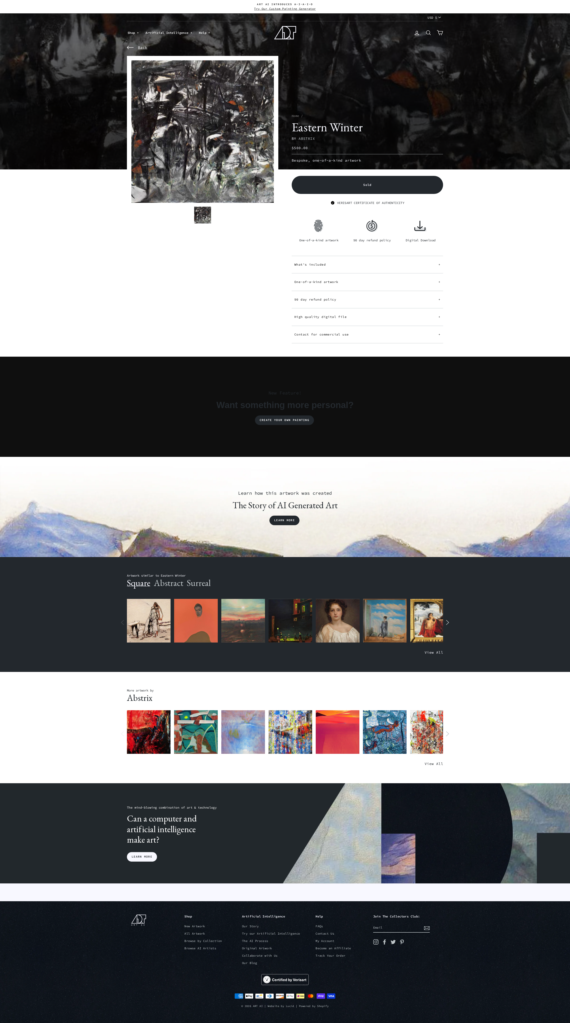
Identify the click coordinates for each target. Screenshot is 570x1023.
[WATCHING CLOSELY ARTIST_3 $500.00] (196, 621)
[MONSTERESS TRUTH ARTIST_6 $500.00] (290, 732)
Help (203, 33)
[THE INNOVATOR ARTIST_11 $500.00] (149, 621)
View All (434, 652)
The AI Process (255, 941)
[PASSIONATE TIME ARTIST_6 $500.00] (149, 732)
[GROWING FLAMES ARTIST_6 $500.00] (337, 732)
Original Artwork (257, 948)
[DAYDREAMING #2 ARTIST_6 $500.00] (243, 732)
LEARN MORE (142, 857)
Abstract (168, 583)
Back (142, 47)
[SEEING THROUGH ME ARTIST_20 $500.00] (337, 621)
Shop (132, 33)
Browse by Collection (203, 941)
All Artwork (194, 934)
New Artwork (194, 926)
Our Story (250, 926)
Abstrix (307, 138)
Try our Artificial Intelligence (271, 934)
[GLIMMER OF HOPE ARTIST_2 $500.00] (290, 621)
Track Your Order (330, 956)
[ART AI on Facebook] (384, 942)
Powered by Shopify (314, 1006)
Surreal (199, 583)
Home (295, 116)
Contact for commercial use (367, 334)
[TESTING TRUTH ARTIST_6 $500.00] (432, 732)
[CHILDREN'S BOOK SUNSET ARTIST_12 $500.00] (243, 621)
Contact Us (325, 934)
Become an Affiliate (333, 948)
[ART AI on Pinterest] (402, 942)
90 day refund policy (367, 299)
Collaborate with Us (260, 956)
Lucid (290, 1006)
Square (138, 583)
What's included (367, 264)
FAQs (319, 926)
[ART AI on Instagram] (376, 942)
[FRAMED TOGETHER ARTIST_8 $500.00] (432, 621)
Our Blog (249, 963)
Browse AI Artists (200, 948)
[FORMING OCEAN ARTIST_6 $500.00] (385, 732)
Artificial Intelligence (167, 33)
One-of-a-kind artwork (367, 282)
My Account (325, 941)
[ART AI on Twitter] (393, 942)
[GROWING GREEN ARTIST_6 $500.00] (196, 732)
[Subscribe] (427, 928)
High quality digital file (367, 317)
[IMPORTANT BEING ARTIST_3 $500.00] (385, 621)
